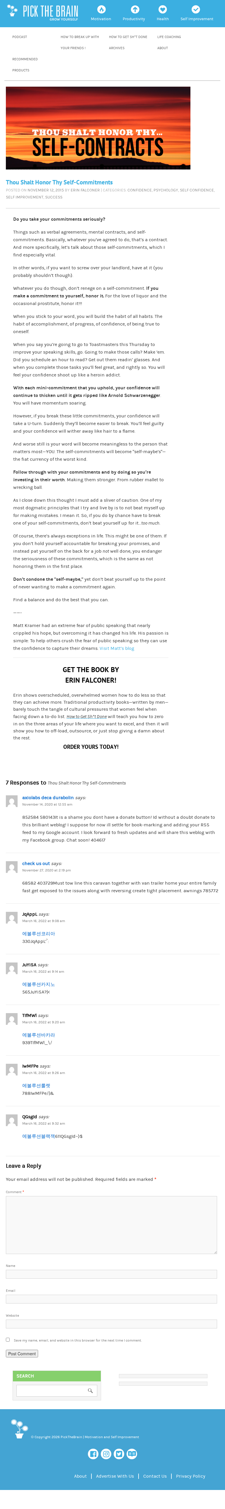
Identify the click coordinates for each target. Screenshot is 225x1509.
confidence (139, 190)
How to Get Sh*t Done (128, 37)
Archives (117, 48)
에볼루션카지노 (38, 984)
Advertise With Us (115, 1476)
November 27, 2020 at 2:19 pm (46, 870)
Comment (15, 1192)
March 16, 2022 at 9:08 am (43, 921)
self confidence (197, 190)
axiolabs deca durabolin (48, 797)
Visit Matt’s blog (117, 648)
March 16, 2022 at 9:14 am (43, 972)
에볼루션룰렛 (36, 1085)
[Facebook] (93, 1454)
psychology (166, 190)
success (53, 197)
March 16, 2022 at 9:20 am (43, 1022)
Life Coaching (169, 37)
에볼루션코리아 (38, 933)
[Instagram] (106, 1454)
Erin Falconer (85, 190)
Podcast (19, 37)
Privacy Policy (190, 1476)
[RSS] (132, 1454)
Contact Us (155, 1476)
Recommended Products (25, 64)
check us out (36, 863)
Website (12, 1316)
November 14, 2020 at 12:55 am (47, 804)
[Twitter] (119, 1454)
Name (10, 1266)
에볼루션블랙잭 (38, 1136)
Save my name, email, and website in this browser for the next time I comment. (78, 1340)
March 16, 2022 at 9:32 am (43, 1124)
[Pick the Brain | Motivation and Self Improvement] (19, 1439)
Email (10, 1291)
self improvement (24, 197)
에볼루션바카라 (38, 1035)
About (162, 48)
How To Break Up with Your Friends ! (80, 42)
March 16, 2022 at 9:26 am (43, 1073)
